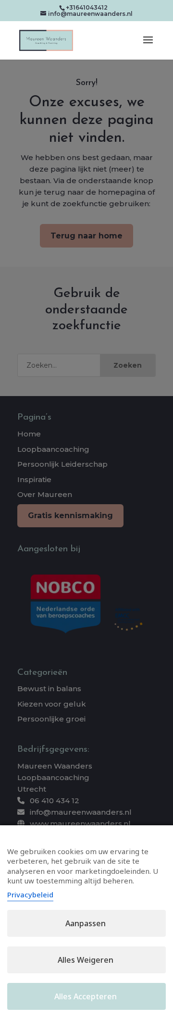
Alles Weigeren (85, 960)
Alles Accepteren (85, 996)
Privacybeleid (30, 894)
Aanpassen (85, 923)
